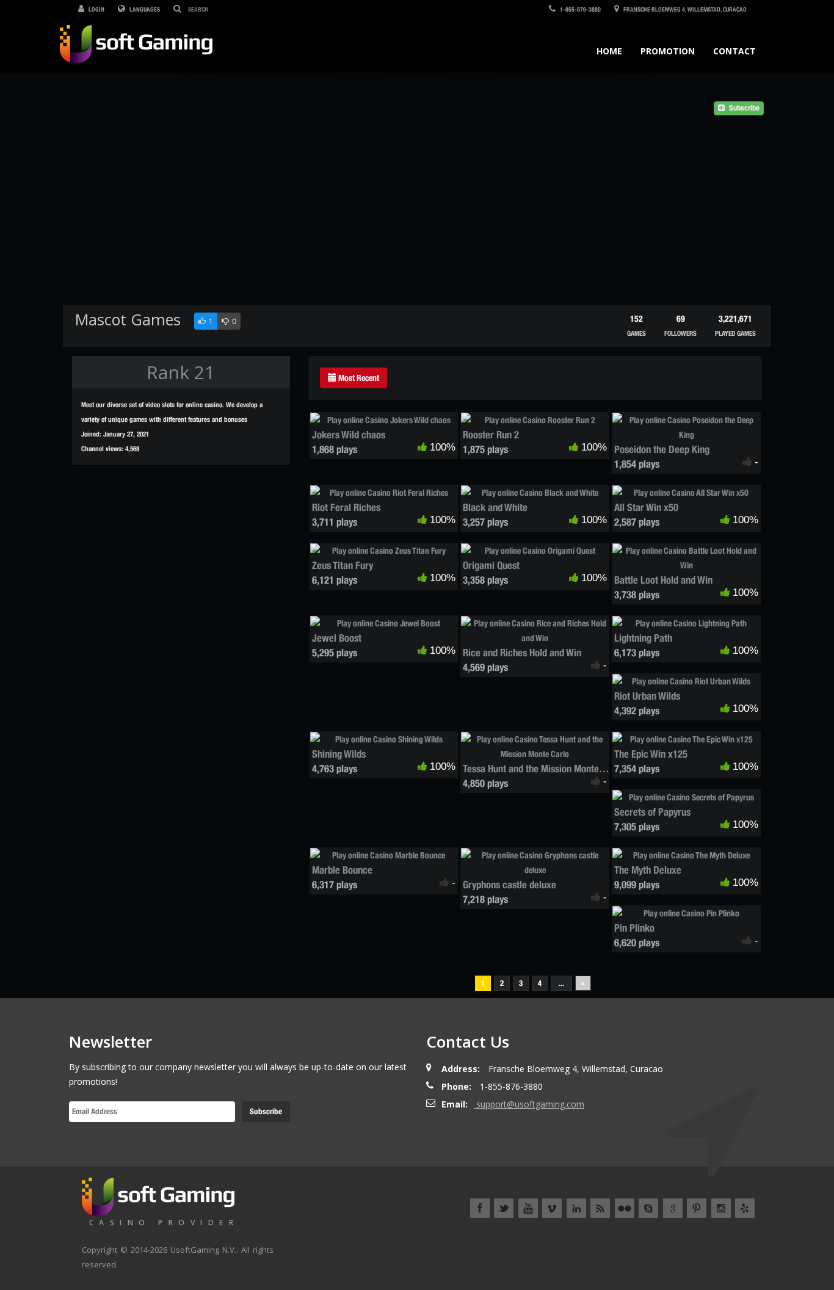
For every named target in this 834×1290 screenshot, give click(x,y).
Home (609, 51)
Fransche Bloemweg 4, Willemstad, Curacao (684, 9)
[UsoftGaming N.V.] (136, 41)
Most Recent (357, 378)
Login (95, 9)
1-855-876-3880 (580, 9)
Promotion (667, 51)
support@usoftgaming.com (530, 1104)
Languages (144, 9)
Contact (734, 51)
